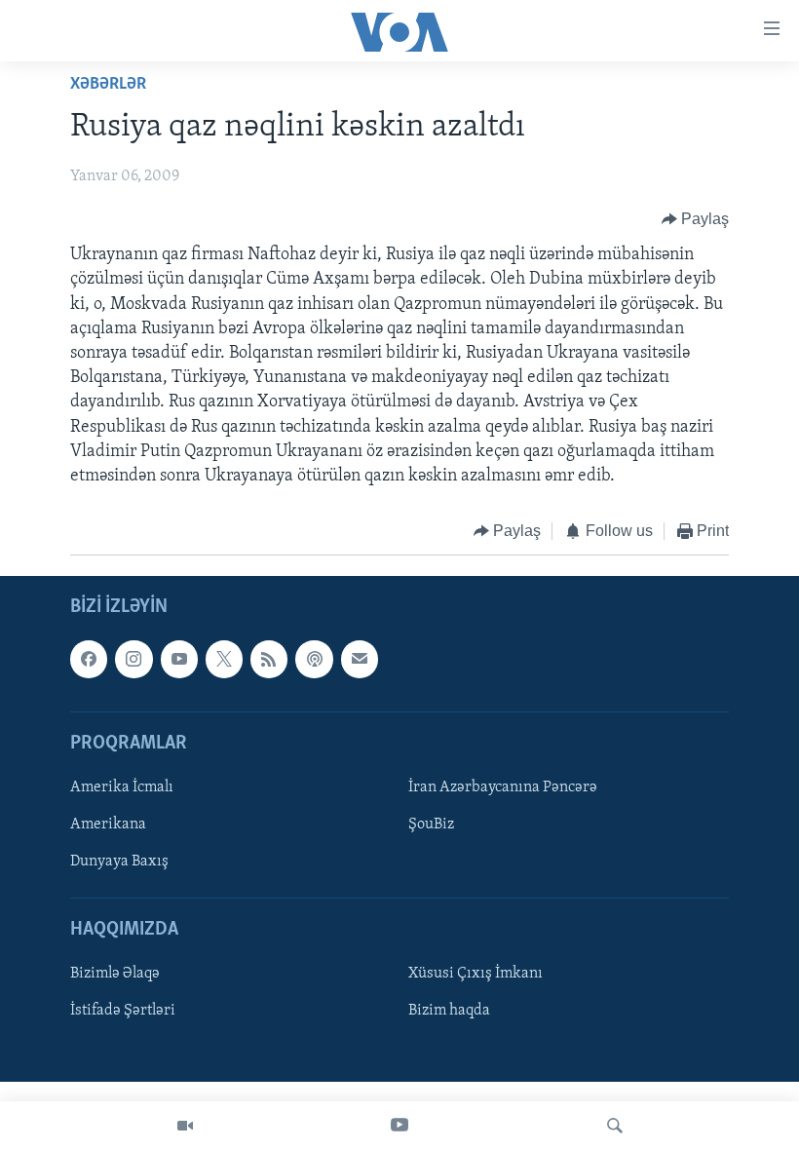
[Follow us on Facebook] (88, 658)
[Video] (185, 1125)
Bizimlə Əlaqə (115, 973)
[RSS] (268, 658)
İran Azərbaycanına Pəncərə (502, 787)
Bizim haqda (449, 1010)
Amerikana (108, 824)
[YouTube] (399, 1125)
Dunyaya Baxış (119, 861)
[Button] (696, 219)
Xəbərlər (108, 85)
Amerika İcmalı (121, 787)
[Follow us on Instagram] (133, 658)
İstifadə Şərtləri (122, 1010)
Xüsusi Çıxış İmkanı (475, 973)
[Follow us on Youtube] (179, 658)
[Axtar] (615, 1125)
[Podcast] (313, 658)
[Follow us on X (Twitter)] (224, 658)
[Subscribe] (359, 658)
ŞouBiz (431, 824)
